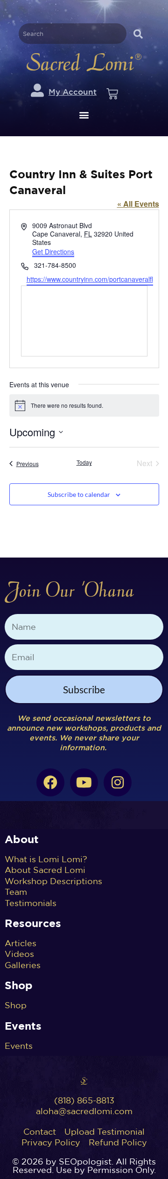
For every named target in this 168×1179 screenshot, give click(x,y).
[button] (84, 114)
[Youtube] (84, 782)
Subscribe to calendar (79, 494)
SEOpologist (85, 1161)
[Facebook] (50, 782)
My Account (73, 91)
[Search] (137, 33)
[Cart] (112, 94)
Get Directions (53, 251)
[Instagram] (118, 782)
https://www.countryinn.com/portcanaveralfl (90, 279)
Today (84, 462)
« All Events (138, 203)
